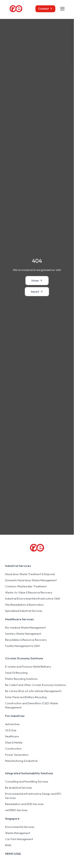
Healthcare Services (19, 619)
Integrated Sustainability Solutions (29, 773)
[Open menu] (62, 8)
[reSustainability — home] (19, 9)
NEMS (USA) (13, 853)
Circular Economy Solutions (24, 658)
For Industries (14, 716)
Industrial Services (18, 566)
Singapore (12, 818)
